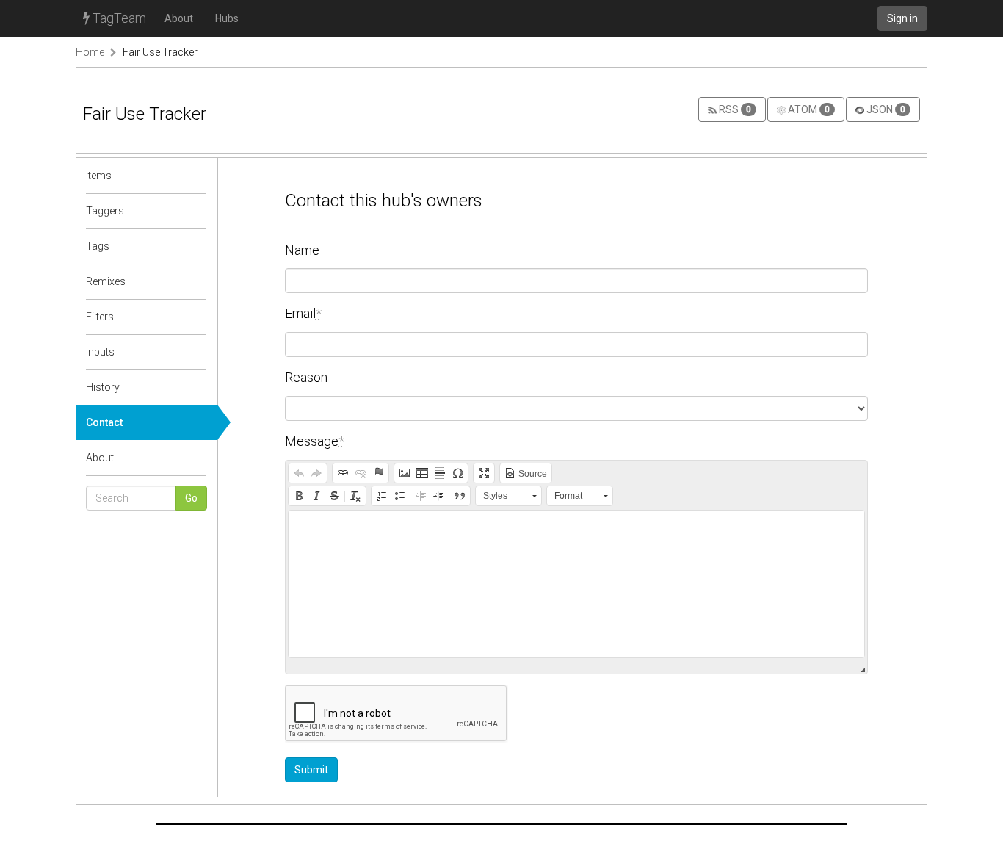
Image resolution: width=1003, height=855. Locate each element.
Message (314, 441)
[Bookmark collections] (196, 210)
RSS (734, 109)
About (178, 18)
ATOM (808, 109)
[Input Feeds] (196, 351)
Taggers (105, 211)
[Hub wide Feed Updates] (196, 387)
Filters (100, 316)
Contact (104, 422)
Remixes (106, 281)
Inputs (100, 352)
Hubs (227, 18)
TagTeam (118, 18)
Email (303, 313)
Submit (311, 770)
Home (90, 52)
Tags (97, 246)
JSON (884, 109)
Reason (306, 377)
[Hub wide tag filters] (196, 316)
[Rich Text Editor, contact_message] (578, 584)
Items (99, 175)
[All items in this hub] (196, 175)
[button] (299, 473)
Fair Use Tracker (160, 52)
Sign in (902, 18)
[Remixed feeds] (196, 281)
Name (302, 250)
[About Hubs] (196, 457)
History (103, 387)
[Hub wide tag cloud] (196, 246)
